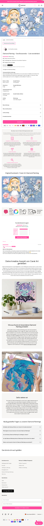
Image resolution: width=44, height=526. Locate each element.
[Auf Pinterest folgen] (8, 514)
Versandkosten (10, 66)
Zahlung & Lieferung (6, 467)
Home (4, 39)
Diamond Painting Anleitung (7, 472)
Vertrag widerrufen (7, 491)
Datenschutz (4, 485)
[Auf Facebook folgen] (2, 514)
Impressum (4, 482)
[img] (5, 244)
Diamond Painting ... (10, 39)
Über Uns (4, 474)
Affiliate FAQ (21, 465)
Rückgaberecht (5, 469)
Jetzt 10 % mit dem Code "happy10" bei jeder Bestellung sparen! (22, 1)
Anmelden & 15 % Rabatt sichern (22, 507)
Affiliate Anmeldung (23, 467)
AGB (3, 480)
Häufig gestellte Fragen (6, 463)
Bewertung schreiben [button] (22, 237)
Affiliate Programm (23, 463)
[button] (6, 56)
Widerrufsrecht (5, 487)
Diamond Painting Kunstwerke (30, 344)
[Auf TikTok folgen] (11, 514)
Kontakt (3, 465)
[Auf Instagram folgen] (5, 514)
